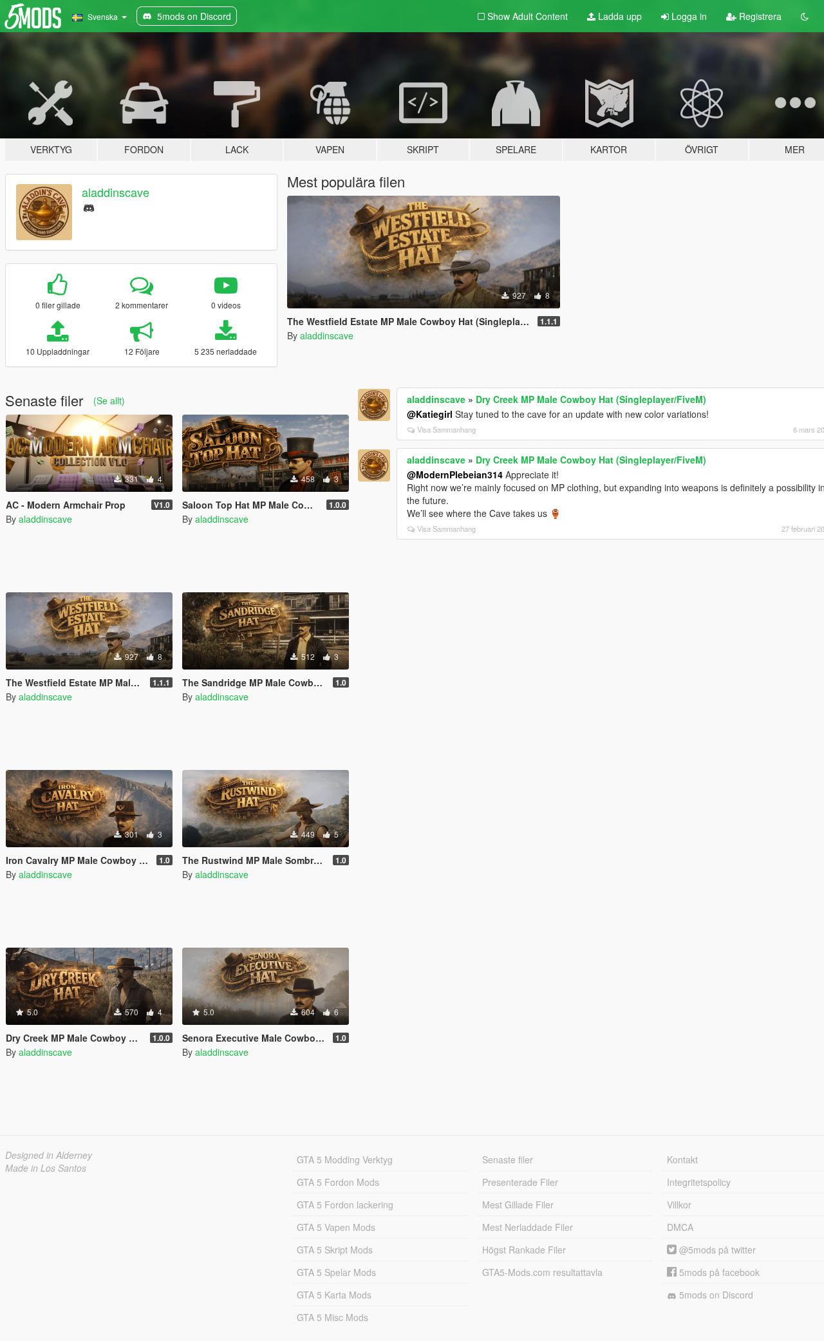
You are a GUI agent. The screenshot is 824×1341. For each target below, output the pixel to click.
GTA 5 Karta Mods (334, 1294)
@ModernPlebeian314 (455, 474)
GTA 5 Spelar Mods (336, 1272)
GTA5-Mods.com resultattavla (542, 1272)
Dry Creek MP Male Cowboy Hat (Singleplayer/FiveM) (591, 399)
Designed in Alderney (48, 1155)
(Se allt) (109, 400)
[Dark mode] (804, 16)
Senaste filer (507, 1159)
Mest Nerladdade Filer (527, 1227)
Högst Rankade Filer (524, 1249)
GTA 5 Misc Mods (332, 1317)
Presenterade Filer (520, 1182)
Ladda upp (618, 16)
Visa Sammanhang (446, 429)
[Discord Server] (89, 206)
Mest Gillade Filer (518, 1204)
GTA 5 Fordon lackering (345, 1204)
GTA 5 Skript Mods (335, 1249)
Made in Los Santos (45, 1167)
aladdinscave (115, 191)
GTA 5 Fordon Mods (338, 1182)
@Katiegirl (430, 414)
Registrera (759, 16)
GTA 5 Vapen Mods (336, 1227)
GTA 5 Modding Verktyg (345, 1159)
